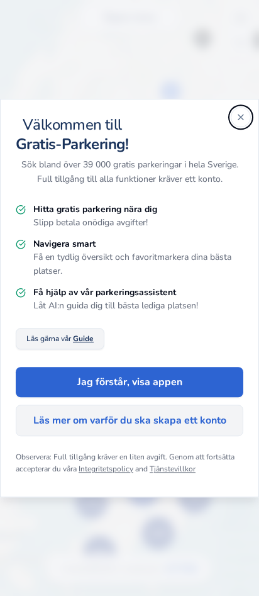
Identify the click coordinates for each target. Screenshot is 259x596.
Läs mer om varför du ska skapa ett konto (129, 420)
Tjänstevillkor (173, 469)
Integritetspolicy (106, 469)
